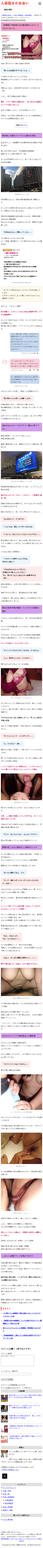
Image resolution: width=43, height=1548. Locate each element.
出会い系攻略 (8, 1507)
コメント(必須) (6, 1353)
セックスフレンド (9, 1488)
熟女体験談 (9, 1503)
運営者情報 (5, 1539)
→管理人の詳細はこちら (10, 1470)
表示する (23, 125)
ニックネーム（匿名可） (10, 1371)
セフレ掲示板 (8, 1519)
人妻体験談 (9, 1500)
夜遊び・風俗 (8, 1510)
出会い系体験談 (8, 1497)
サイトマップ (31, 1539)
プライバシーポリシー (18, 1539)
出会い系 (6, 1494)
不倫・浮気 (7, 1491)
